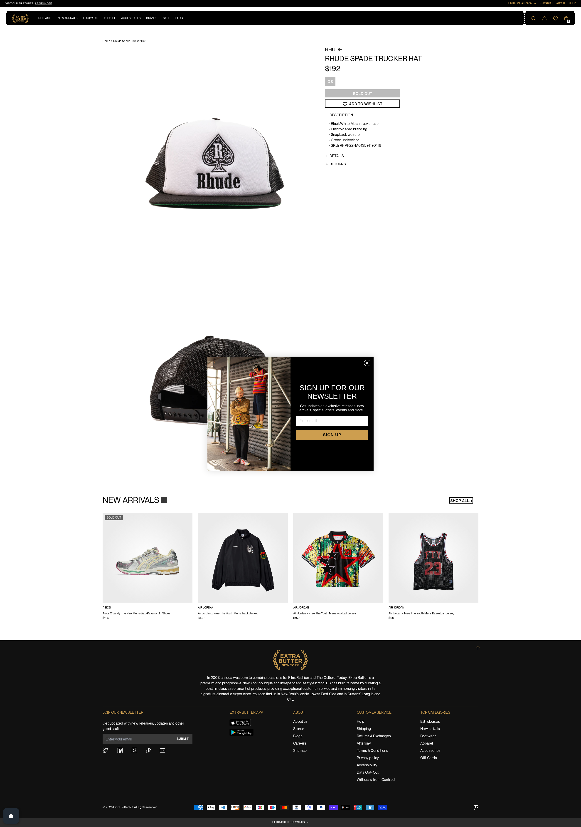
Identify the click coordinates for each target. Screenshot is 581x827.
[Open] (11, 816)
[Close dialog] (367, 363)
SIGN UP (332, 434)
